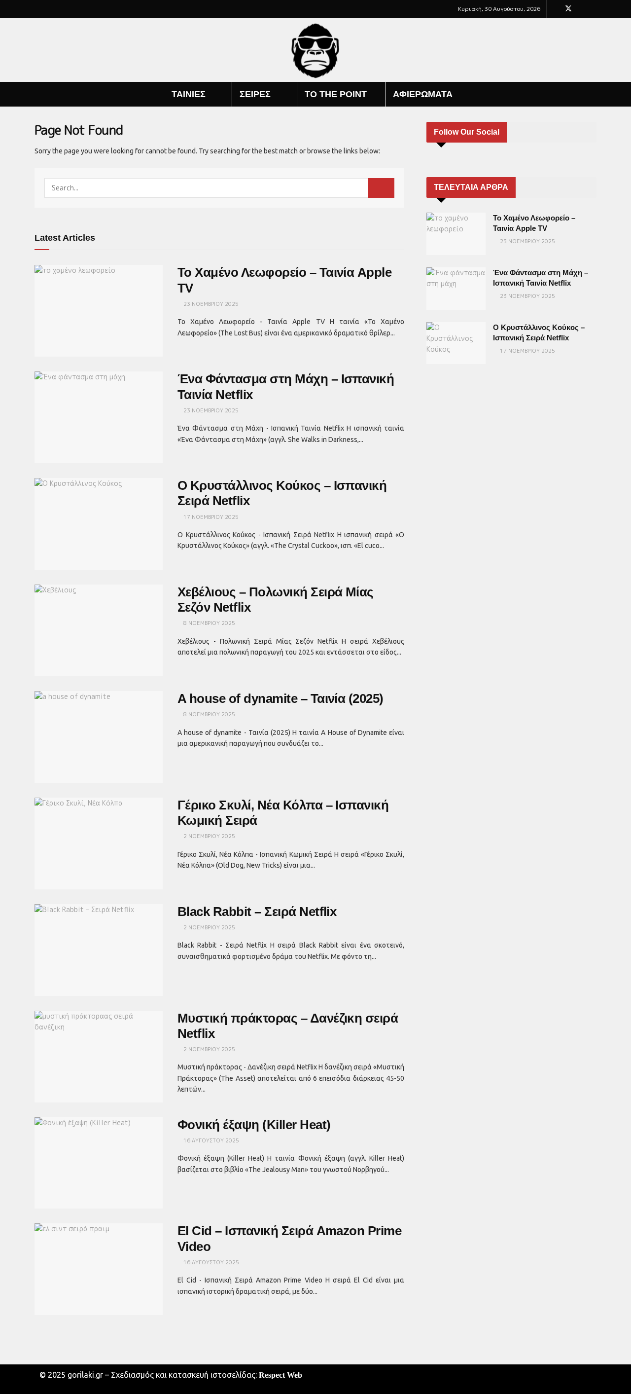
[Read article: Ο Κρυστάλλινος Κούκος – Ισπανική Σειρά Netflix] (99, 524)
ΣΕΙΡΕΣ (255, 94)
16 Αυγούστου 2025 (210, 1140)
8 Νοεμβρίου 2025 (208, 623)
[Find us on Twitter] (568, 9)
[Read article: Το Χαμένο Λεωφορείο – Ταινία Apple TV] (99, 311)
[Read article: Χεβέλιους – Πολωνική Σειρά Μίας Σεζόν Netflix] (99, 630)
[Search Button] (592, 94)
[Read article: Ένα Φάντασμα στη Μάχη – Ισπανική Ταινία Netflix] (99, 417)
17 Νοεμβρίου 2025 (210, 517)
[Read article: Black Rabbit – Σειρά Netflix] (99, 950)
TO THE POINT (336, 94)
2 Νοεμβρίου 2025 (208, 836)
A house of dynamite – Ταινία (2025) (280, 698)
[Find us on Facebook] (555, 9)
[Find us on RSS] (593, 9)
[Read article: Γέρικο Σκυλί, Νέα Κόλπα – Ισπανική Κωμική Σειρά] (99, 843)
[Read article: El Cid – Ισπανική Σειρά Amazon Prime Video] (99, 1269)
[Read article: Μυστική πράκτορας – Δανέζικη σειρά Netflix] (99, 1056)
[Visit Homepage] (315, 50)
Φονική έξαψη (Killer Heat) (253, 1124)
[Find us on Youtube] (581, 9)
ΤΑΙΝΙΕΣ (189, 94)
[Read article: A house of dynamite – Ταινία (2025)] (99, 737)
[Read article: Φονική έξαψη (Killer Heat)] (99, 1163)
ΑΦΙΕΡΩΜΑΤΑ (423, 94)
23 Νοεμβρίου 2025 (210, 304)
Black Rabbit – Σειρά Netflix (256, 911)
